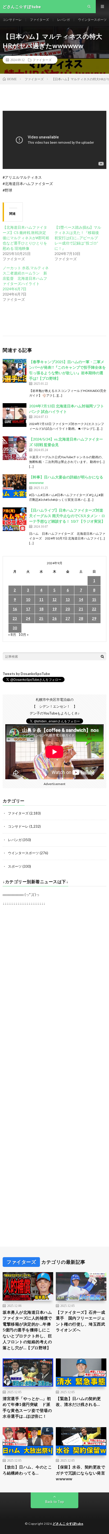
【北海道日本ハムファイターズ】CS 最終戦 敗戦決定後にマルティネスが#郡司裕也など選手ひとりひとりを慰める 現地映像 (26, 238)
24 (28, 618)
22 (94, 609)
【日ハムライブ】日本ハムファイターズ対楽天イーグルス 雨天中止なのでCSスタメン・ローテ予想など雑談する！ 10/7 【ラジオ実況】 (67, 515)
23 (15, 618)
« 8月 (12, 634)
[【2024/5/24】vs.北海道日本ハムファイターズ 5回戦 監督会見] (14, 448)
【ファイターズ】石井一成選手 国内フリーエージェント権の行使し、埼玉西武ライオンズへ (80, 1321)
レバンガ (63, 20)
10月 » (24, 634)
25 (41, 618)
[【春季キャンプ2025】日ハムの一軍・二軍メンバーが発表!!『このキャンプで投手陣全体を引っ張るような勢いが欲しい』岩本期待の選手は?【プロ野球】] (14, 371)
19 (54, 609)
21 (81, 609)
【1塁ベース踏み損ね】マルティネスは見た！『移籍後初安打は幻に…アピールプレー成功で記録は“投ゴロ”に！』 (77, 238)
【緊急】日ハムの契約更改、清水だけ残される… (78, 1401)
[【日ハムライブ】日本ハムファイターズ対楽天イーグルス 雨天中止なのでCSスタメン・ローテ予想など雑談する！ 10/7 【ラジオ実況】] (14, 519)
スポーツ (15, 866)
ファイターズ (39, 20)
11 (41, 599)
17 (28, 609)
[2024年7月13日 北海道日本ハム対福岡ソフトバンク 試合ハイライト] (14, 415)
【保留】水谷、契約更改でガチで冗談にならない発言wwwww (80, 1473)
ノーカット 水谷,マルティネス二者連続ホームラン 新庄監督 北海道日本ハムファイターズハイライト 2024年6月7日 (26, 278)
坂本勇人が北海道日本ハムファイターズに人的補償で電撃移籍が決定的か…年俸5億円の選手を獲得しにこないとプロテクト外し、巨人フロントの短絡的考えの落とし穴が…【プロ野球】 (27, 1330)
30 (15, 628)
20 (68, 609)
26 (54, 618)
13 (68, 599)
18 (41, 609)
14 (81, 599)
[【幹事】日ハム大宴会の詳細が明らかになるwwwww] (14, 486)
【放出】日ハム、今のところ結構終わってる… (27, 1470)
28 (81, 618)
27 (68, 618)
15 (94, 599)
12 (54, 599)
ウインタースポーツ (92, 20)
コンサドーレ (12, 20)
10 (28, 599)
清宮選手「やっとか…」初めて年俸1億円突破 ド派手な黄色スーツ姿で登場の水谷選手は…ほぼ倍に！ (27, 1407)
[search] (102, 656)
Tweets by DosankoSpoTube (26, 674)
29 (94, 618)
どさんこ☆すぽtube (68, 1524)
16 (15, 609)
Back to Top (54, 1502)
